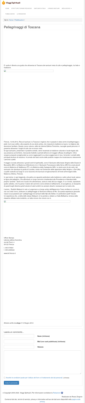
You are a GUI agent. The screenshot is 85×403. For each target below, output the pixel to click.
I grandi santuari (54, 8)
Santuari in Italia (39, 8)
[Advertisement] (42, 46)
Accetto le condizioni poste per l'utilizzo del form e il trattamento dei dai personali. (34, 377)
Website (40, 347)
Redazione (57, 393)
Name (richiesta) (43, 336)
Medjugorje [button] (66, 8)
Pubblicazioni (10, 14)
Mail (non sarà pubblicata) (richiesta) (51, 341)
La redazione (21, 14)
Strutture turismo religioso (21, 8)
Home (7, 8)
